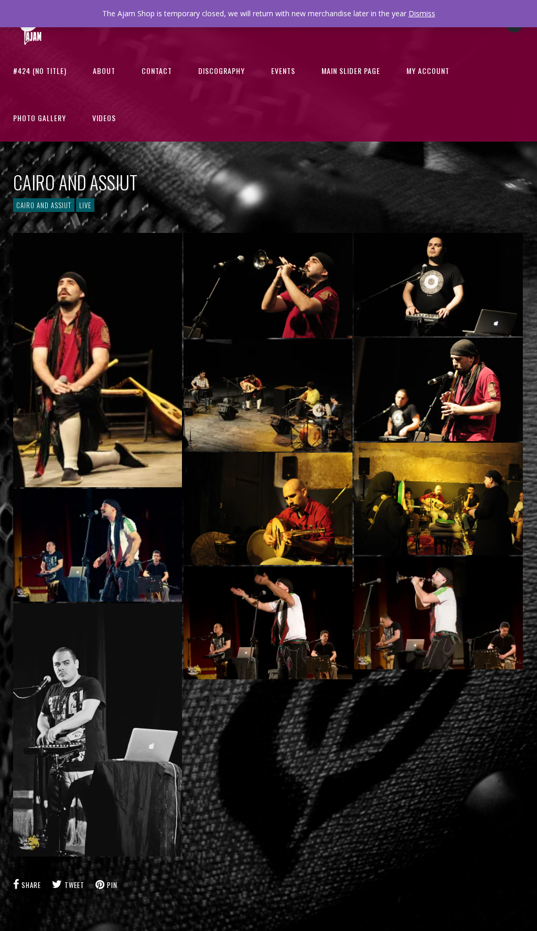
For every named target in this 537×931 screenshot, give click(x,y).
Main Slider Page (350, 70)
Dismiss (422, 13)
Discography (221, 70)
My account (427, 70)
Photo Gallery (39, 117)
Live (85, 205)
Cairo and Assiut (43, 205)
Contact (157, 70)
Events (283, 70)
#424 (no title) (40, 70)
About (104, 70)
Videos (104, 117)
